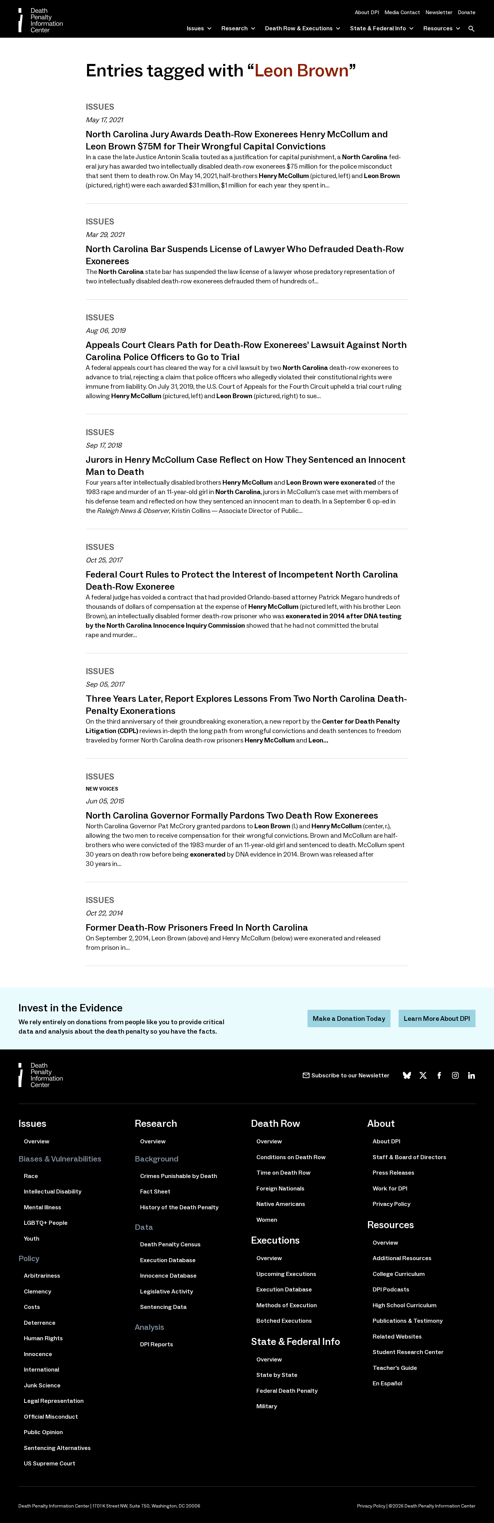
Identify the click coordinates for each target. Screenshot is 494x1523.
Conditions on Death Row (291, 1157)
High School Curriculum (405, 1305)
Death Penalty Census (170, 1244)
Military (266, 1406)
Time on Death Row (283, 1172)
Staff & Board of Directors (409, 1157)
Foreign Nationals (280, 1188)
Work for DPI (390, 1188)
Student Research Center (408, 1352)
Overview (36, 1141)
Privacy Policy (391, 1204)
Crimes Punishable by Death (178, 1176)
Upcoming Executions (286, 1274)
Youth (31, 1238)
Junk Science (42, 1385)
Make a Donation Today (349, 1018)
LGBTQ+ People (46, 1222)
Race (31, 1176)
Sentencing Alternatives (57, 1448)
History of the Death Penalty (179, 1207)
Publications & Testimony (408, 1320)
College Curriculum (399, 1274)
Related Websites (397, 1336)
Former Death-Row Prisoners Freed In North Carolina (197, 927)
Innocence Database (168, 1275)
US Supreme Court (49, 1463)
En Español (387, 1383)
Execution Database (168, 1260)
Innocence (38, 1354)
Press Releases (393, 1172)
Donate (467, 12)
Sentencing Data (163, 1307)
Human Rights (43, 1338)
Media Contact (402, 12)
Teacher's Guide (395, 1368)
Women (266, 1219)
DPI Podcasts (391, 1289)
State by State (276, 1375)
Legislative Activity (166, 1291)
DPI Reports (156, 1344)
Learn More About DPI (437, 1018)
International (41, 1369)
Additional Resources (402, 1258)
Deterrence (39, 1322)
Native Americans (280, 1204)
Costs (32, 1307)
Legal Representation (54, 1401)
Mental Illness (42, 1207)
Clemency (37, 1291)
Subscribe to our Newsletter (350, 1075)
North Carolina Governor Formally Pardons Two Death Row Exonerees (232, 815)
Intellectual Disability (52, 1191)
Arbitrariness (42, 1275)
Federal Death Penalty (287, 1390)
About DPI (367, 12)
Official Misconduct (51, 1416)
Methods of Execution (286, 1305)
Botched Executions (284, 1320)
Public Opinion (43, 1432)
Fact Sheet (155, 1191)
